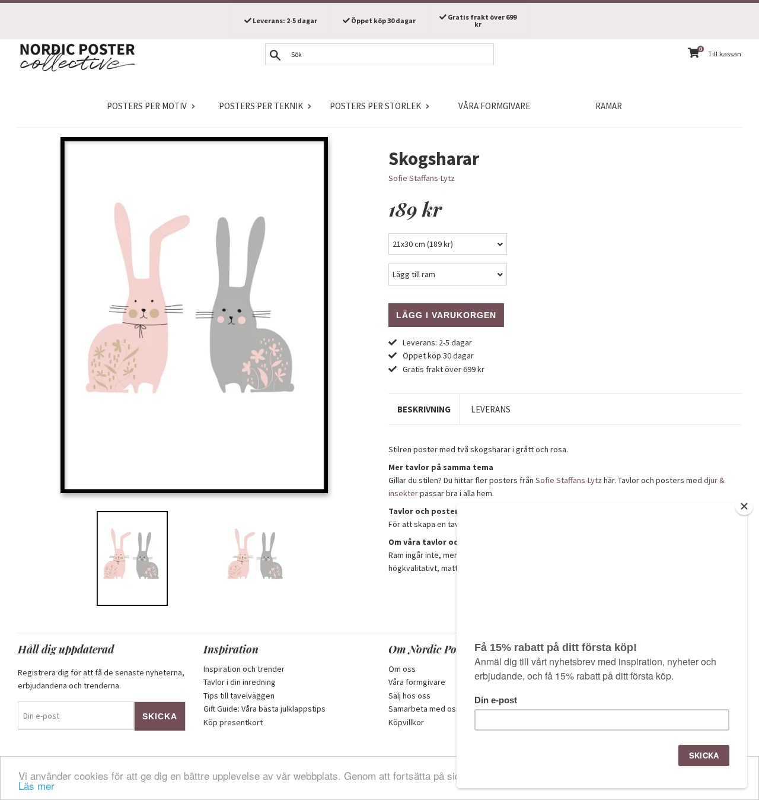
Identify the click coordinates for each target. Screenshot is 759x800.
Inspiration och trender (244, 669)
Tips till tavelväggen (239, 695)
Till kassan (724, 53)
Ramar (608, 106)
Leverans (491, 409)
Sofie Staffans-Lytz (421, 178)
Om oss (402, 669)
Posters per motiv (147, 106)
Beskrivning (424, 409)
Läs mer (36, 785)
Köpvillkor (406, 722)
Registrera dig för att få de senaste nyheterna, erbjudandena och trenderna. (101, 679)
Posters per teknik (261, 106)
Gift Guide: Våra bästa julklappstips (264, 708)
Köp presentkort (233, 722)
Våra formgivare (494, 106)
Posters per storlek (375, 106)
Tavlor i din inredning (239, 682)
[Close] (744, 506)
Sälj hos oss (409, 695)
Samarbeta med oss (424, 708)
